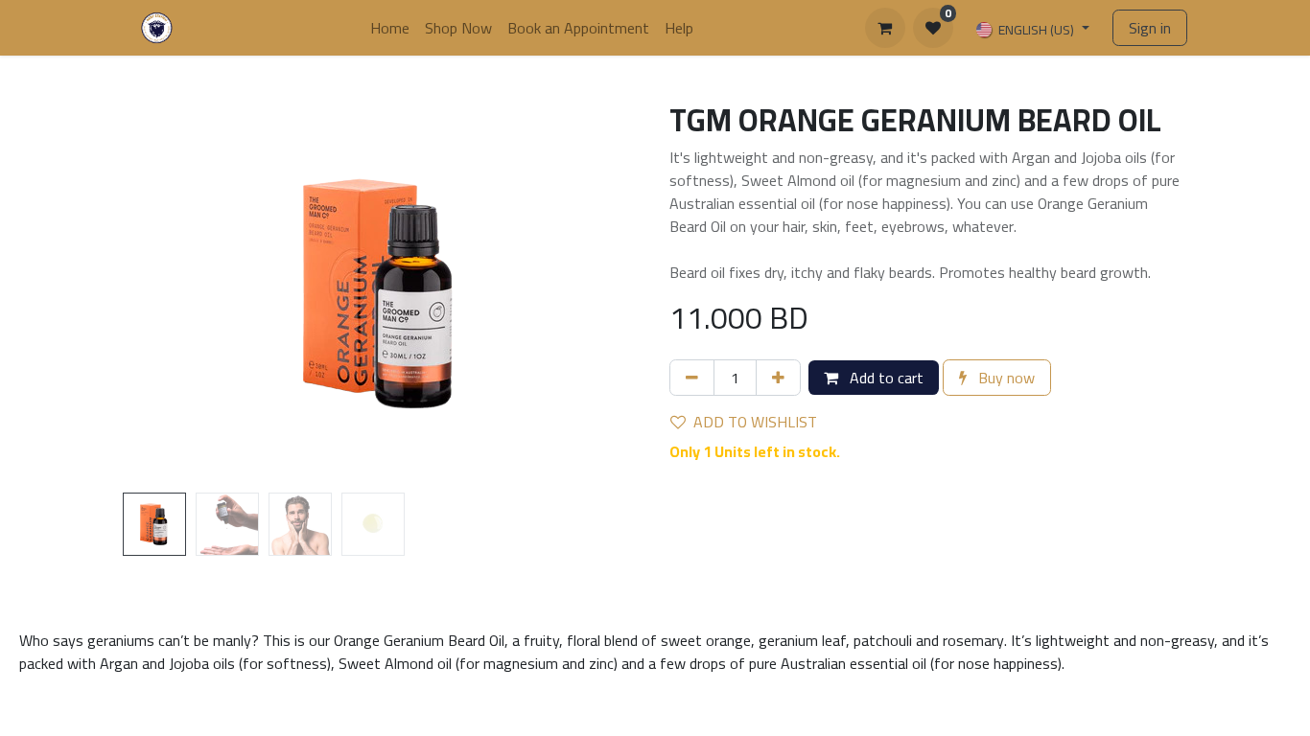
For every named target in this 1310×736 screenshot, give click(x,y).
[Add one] (778, 377)
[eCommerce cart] (885, 28)
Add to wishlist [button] (755, 421)
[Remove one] (691, 377)
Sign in (1150, 27)
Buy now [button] (1004, 377)
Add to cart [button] (885, 377)
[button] (161, 293)
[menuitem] (390, 28)
